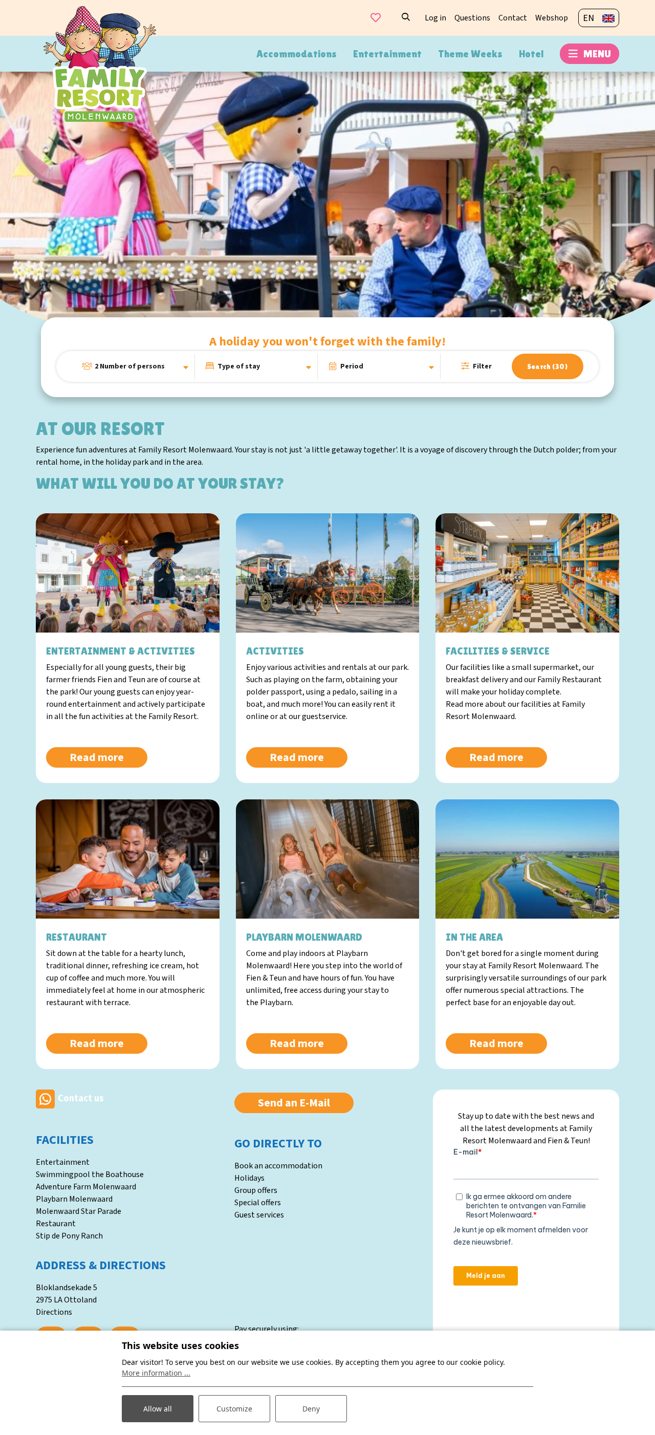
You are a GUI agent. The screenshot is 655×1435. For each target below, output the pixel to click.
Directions (54, 1312)
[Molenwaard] (99, 63)
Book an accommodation (278, 1165)
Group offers (255, 1190)
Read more (97, 757)
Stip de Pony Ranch (69, 1236)
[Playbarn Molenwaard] (328, 859)
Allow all (157, 1409)
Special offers (257, 1202)
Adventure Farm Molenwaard (86, 1186)
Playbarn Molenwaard (74, 1199)
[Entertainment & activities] (128, 573)
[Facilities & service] (527, 573)
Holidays (249, 1178)
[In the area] (527, 859)
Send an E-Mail (294, 1103)
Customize (234, 1409)
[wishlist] (375, 18)
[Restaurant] (128, 859)
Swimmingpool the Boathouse (90, 1174)
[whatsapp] (45, 1098)
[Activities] (328, 573)
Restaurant (56, 1223)
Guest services (259, 1215)
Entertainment (63, 1162)
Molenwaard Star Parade (78, 1211)
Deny (311, 1409)
